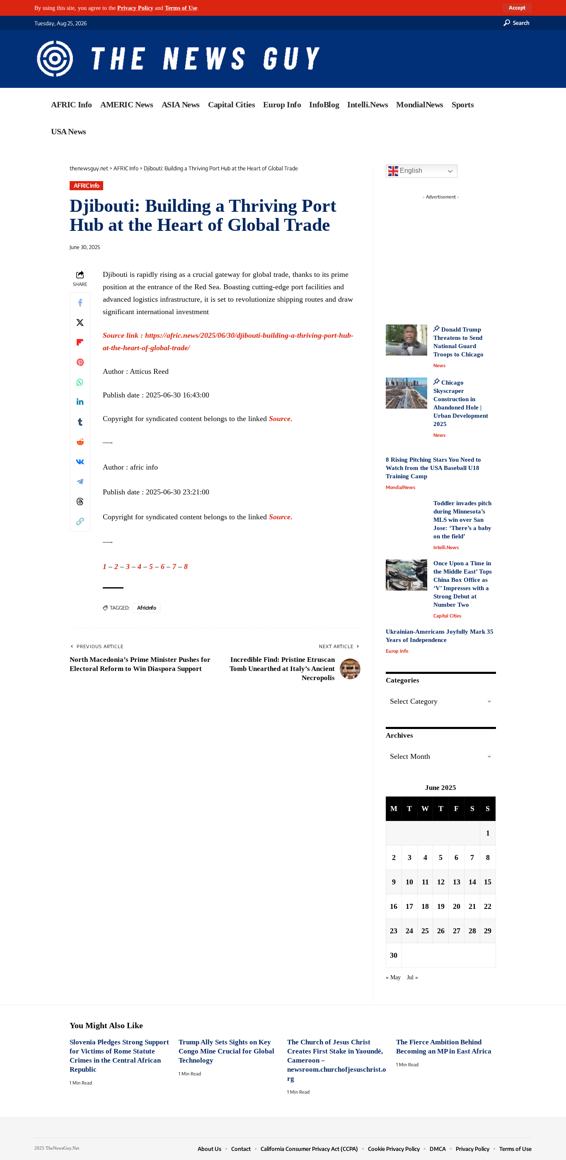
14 (472, 882)
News (439, 365)
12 (441, 882)
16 (393, 906)
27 (456, 931)
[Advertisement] (456, 255)
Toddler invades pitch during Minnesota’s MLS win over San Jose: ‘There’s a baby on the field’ (462, 520)
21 (472, 906)
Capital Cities (447, 615)
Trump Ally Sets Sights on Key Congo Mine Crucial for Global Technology (226, 1051)
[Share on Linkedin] (80, 402)
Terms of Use (181, 8)
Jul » (412, 977)
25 (425, 931)
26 (441, 931)
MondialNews (400, 487)
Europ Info (397, 651)
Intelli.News (446, 547)
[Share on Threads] (80, 501)
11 (425, 882)
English (410, 170)
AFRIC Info (86, 185)
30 (393, 955)
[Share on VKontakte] (80, 462)
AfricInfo (146, 608)
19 (441, 906)
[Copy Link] (80, 521)
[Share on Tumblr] (80, 422)
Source (279, 418)
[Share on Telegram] (80, 482)
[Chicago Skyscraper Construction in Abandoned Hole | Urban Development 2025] (406, 393)
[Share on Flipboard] (80, 342)
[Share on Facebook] (80, 302)
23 (393, 931)
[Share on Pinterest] (80, 362)
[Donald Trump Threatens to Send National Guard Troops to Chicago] (406, 340)
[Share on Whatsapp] (80, 382)
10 (409, 882)
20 (456, 906)
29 (487, 931)
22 (487, 906)
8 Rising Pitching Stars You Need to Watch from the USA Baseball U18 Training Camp (433, 467)
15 (487, 882)
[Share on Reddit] (80, 442)
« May (393, 977)
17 (409, 906)
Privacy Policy (135, 8)
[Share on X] (80, 322)
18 (425, 906)
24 (409, 931)
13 (456, 882)
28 (472, 931)
